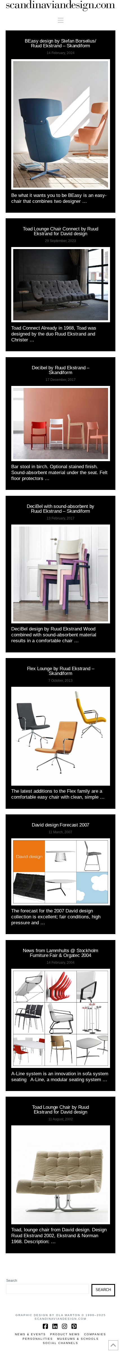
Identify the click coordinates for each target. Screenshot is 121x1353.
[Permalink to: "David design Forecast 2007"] (60, 871)
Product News (65, 1334)
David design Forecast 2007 (60, 825)
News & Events (30, 1334)
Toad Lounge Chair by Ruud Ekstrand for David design (60, 1109)
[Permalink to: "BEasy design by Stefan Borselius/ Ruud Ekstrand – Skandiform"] (60, 124)
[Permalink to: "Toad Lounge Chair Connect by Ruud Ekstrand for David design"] (60, 285)
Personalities (38, 1338)
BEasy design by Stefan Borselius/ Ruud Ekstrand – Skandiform (60, 43)
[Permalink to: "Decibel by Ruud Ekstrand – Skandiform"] (60, 423)
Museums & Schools (78, 1338)
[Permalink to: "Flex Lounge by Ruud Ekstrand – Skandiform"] (60, 736)
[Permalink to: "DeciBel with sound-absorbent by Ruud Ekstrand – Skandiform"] (60, 573)
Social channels (60, 1343)
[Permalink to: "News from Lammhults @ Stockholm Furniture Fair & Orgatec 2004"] (60, 1018)
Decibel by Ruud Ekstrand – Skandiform (60, 370)
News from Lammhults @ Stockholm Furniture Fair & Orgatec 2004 (60, 953)
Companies (95, 1334)
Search (11, 1281)
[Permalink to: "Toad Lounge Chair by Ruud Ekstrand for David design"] (60, 1174)
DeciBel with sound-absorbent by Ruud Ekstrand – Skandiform (61, 508)
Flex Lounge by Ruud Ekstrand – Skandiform (60, 671)
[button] (61, 20)
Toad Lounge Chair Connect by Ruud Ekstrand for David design (60, 231)
